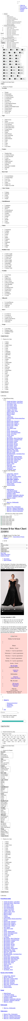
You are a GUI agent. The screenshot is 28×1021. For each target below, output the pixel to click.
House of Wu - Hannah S (13, 421)
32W (21, 73)
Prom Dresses (8, 108)
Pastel (6, 198)
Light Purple (8, 362)
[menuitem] (23, 5)
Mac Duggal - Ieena (12, 446)
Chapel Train (8, 257)
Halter (6, 276)
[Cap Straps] (5, 830)
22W (6, 70)
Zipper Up (7, 184)
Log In (22, 11)
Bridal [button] (5, 486)
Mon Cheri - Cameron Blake (14, 476)
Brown (7, 383)
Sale (5, 709)
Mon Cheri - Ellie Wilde (13, 451)
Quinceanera (8, 109)
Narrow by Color (7, 339)
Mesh (6, 237)
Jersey (6, 234)
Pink (6, 365)
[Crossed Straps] (5, 775)
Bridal (6, 92)
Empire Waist (8, 303)
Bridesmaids (8, 94)
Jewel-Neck (8, 279)
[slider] (24, 721)
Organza (7, 239)
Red (6, 373)
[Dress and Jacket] (5, 763)
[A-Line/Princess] (4, 816)
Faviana (9, 419)
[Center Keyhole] (5, 770)
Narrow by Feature (8, 86)
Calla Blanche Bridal (12, 491)
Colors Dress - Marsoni (12, 473)
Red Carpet (8, 111)
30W (13, 73)
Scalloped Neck (9, 287)
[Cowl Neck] (4, 809)
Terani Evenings (11, 485)
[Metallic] (3, 782)
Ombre (7, 197)
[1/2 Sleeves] (5, 823)
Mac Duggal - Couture (12, 441)
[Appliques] (4, 788)
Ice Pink (7, 364)
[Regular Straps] (5, 831)
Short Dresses (8, 138)
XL (17, 79)
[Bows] (4, 791)
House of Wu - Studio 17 (13, 424)
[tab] (15, 434)
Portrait (7, 286)
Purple (7, 359)
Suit (6, 141)
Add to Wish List (5, 551)
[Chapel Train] (4, 805)
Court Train (8, 258)
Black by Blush (10, 414)
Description (6, 558)
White (6, 389)
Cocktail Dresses (9, 97)
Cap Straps (8, 328)
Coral (6, 376)
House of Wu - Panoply (12, 422)
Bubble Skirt (8, 153)
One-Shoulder (8, 284)
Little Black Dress (9, 126)
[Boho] (5, 761)
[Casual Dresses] (7, 756)
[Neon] (3, 784)
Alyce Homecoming (12, 407)
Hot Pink (7, 367)
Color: (2, 546)
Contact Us (15, 670)
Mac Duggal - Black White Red (14, 438)
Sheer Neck (8, 290)
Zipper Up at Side (9, 185)
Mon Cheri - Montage (12, 480)
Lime (6, 348)
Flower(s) (7, 215)
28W (6, 73)
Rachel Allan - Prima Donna (14, 459)
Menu (2, 10)
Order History (15, 684)
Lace (6, 218)
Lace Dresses (8, 124)
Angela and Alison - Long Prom (15, 401)
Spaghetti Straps (9, 331)
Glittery (7, 192)
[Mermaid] (4, 819)
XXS (6, 76)
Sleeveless (7, 321)
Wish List (22, 5)
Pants (6, 132)
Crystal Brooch (9, 210)
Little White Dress (9, 127)
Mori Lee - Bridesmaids (13, 502)
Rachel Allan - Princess (12, 460)
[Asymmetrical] (4, 803)
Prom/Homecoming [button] (8, 398)
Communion (8, 98)
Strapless (7, 292)
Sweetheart (8, 293)
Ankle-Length (8, 254)
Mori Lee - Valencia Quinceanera (15, 508)
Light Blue (8, 353)
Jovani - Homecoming (12, 431)
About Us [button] (6, 700)
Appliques (7, 205)
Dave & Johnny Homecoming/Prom (16, 418)
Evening (7, 100)
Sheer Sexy (8, 137)
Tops (6, 143)
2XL (23, 79)
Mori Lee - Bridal (11, 498)
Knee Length (8, 261)
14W (18, 64)
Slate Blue (7, 354)
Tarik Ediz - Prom (11, 466)
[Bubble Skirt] (5, 767)
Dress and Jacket (9, 123)
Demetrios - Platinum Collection (15, 496)
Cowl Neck (8, 275)
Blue (6, 356)
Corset (6, 158)
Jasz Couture (10, 427)
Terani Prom (10, 468)
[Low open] (5, 778)
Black (6, 384)
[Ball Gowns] (5, 760)
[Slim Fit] (4, 820)
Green (6, 346)
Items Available (7, 560)
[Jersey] (3, 799)
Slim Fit (7, 307)
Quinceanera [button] (7, 503)
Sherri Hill (9, 465)
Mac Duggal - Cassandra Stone (14, 439)
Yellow (7, 342)
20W (21, 67)
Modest (7, 130)
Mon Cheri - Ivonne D (13, 479)
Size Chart (3, 553)
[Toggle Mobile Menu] (1, 694)
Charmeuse (8, 229)
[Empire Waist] (4, 817)
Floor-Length (8, 260)
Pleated (7, 164)
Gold (6, 381)
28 (18, 61)
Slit (6, 169)
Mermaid (7, 305)
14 (12, 55)
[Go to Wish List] (19, 1)
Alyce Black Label (11, 428)
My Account (23, 6)
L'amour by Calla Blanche (13, 492)
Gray (6, 386)
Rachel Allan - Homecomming (14, 456)
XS (13, 76)
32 (12, 64)
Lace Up (7, 179)
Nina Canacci (10, 455)
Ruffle (6, 219)
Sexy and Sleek (9, 135)
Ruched (7, 167)
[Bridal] (7, 753)
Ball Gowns (8, 119)
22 (18, 58)
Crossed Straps (9, 177)
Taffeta (7, 245)
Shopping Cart (23, 8)
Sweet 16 (7, 113)
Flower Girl (8, 102)
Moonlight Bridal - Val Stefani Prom (16, 453)
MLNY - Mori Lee (11, 475)
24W (13, 70)
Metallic (7, 194)
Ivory (6, 378)
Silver (6, 387)
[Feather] (3, 798)
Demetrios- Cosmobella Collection (15, 495)
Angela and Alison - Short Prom (15, 402)
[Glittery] (3, 781)
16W (6, 67)
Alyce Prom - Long (11, 404)
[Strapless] (5, 834)
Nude (6, 379)
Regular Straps (9, 330)
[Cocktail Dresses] (7, 757)
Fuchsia (7, 368)
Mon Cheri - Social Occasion (14, 482)
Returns (15, 671)
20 (12, 58)
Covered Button (9, 176)
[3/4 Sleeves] (5, 824)
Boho (6, 121)
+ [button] (4, 400)
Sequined (7, 242)
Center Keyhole (9, 156)
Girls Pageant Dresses (10, 103)
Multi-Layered (8, 161)
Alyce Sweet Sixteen (12, 408)
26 (12, 61)
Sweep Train (8, 265)
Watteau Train (8, 268)
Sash (6, 221)
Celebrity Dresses (9, 155)
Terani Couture (10, 483)
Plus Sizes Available (10, 166)
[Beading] (4, 789)
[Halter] (4, 810)
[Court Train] (4, 806)
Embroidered (8, 211)
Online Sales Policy (5, 554)
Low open (7, 180)
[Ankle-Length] (4, 802)
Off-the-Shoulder (9, 282)
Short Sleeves (8, 320)
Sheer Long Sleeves (10, 318)
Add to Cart (3, 549)
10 (21, 52)
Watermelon (8, 370)
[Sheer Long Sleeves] (5, 827)
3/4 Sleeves (8, 315)
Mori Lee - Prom (11, 452)
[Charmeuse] (3, 795)
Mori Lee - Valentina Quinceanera (15, 509)
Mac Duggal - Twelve (12, 445)
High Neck (8, 278)
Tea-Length (8, 266)
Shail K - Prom (10, 463)
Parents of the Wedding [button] (9, 470)
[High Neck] (4, 812)
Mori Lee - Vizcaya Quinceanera (15, 511)
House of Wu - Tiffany (12, 425)
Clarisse (9, 415)
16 (18, 55)
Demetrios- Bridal (11, 493)
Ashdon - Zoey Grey (12, 410)
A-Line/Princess (9, 302)
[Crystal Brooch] (4, 792)
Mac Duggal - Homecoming (14, 448)
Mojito (7, 343)
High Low (7, 159)
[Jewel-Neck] (4, 813)
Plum (6, 372)
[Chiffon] (3, 796)
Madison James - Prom (12, 449)
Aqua (6, 350)
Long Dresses (8, 129)
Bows (6, 208)
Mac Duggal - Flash (12, 442)
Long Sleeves (8, 317)
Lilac (6, 361)
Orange (7, 375)
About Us (15, 676)
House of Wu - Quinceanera (14, 506)
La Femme (9, 436)
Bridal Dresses (10, 489)
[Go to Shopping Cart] (17, 1)
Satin (6, 240)
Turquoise (7, 351)
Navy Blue (8, 357)
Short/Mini (8, 263)
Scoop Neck (8, 289)
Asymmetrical (8, 255)
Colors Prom (10, 417)
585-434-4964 (14, 665)
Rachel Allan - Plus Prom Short (14, 458)
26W (21, 70)
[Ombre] (3, 785)
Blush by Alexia (11, 412)
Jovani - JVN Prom (11, 434)
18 (6, 58)
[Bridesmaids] (7, 754)
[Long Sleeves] (5, 826)
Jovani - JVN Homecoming (13, 432)
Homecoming (8, 105)
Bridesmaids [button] (7, 499)
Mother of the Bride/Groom (12, 106)
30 (6, 64)
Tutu (6, 145)
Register (22, 9)
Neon (6, 195)
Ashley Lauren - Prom (12, 411)
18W (13, 67)
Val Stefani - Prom (11, 469)
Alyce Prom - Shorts (12, 405)
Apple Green (8, 345)
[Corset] (5, 771)
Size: (2, 543)
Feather (7, 213)
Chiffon (7, 231)
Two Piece (7, 146)
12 (6, 55)
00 (12, 50)
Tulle (6, 247)
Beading (7, 207)
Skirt (6, 140)
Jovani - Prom (10, 435)
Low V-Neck (8, 281)
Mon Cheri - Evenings (12, 478)
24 (6, 61)
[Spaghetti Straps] (5, 833)
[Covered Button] (5, 774)
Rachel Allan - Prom (12, 462)
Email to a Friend (5, 555)
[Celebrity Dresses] (5, 768)
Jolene (8, 429)
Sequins (7, 222)
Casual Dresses (9, 95)
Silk (6, 243)
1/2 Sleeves (8, 314)
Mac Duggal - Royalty (12, 443)
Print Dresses (8, 134)
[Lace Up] (5, 777)
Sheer (6, 182)
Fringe (6, 216)
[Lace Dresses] (5, 764)
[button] (6, 14)
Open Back (8, 162)
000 (6, 50)
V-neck (7, 295)
